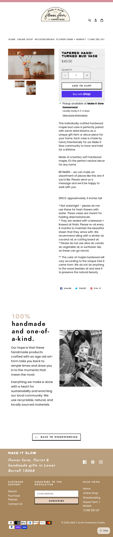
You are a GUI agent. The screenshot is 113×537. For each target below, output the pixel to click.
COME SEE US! (91, 510)
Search (12, 491)
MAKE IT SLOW (77, 522)
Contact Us (15, 504)
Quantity (67, 70)
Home (86, 488)
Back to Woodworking (59, 437)
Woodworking (91, 497)
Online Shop (90, 493)
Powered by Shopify (95, 522)
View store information (75, 115)
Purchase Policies (14, 497)
